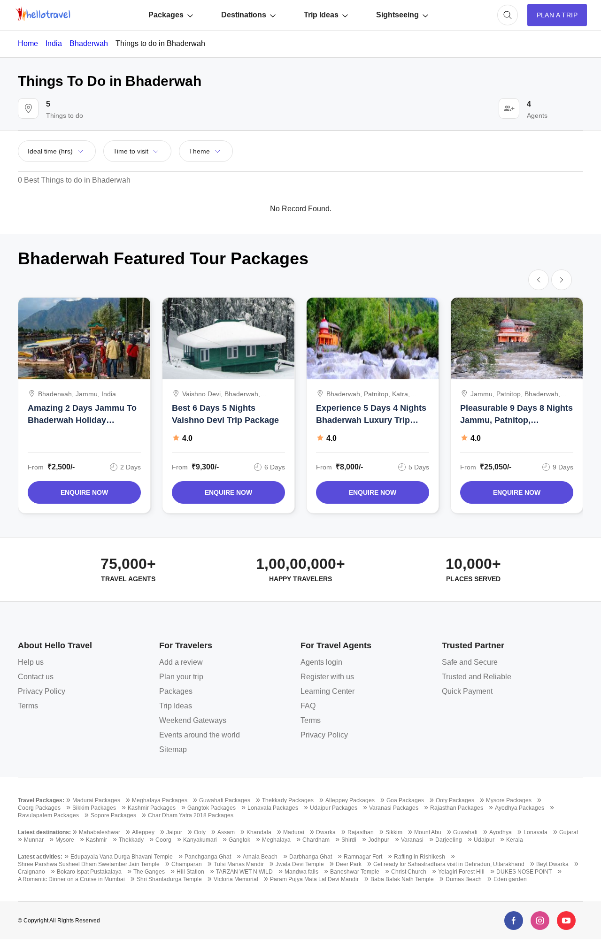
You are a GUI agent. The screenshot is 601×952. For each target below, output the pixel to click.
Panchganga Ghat (208, 857)
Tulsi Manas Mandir (239, 864)
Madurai (293, 832)
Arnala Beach (260, 857)
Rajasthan (360, 832)
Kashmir (96, 840)
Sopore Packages (113, 815)
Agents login (321, 662)
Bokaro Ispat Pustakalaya (89, 872)
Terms (28, 706)
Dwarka (326, 832)
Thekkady (131, 840)
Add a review (181, 662)
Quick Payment (467, 691)
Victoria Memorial (236, 879)
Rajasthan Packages (456, 808)
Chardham (316, 840)
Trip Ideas (321, 15)
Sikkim (393, 832)
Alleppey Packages (350, 800)
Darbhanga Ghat (310, 857)
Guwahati (465, 832)
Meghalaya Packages (159, 800)
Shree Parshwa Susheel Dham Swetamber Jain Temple (89, 864)
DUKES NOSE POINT (524, 872)
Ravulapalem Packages (48, 815)
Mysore (64, 840)
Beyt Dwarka (552, 864)
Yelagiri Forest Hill (461, 872)
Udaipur (484, 840)
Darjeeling (448, 840)
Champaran (186, 864)
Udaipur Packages (333, 808)
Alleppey (143, 832)
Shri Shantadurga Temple (169, 879)
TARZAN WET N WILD (244, 872)
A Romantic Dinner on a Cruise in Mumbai (71, 879)
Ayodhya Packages (519, 808)
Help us (31, 662)
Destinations (243, 15)
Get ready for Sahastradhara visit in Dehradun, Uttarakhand (448, 864)
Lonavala (535, 832)
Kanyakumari (200, 840)
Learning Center (327, 691)
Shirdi (348, 840)
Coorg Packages (39, 808)
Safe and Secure (470, 662)
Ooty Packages (455, 800)
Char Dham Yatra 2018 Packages (190, 815)
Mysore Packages (509, 800)
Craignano (31, 872)
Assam (226, 832)
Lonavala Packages (272, 808)
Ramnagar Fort (363, 857)
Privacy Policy (41, 691)
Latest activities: (40, 857)
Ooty (200, 832)
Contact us (36, 677)
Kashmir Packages (152, 808)
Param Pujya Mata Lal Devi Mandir (314, 879)
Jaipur (174, 832)
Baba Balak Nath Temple (402, 879)
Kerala (514, 840)
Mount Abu (427, 832)
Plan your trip (181, 677)
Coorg (163, 840)
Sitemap (173, 749)
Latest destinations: (44, 832)
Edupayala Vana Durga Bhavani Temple (121, 857)
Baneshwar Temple (354, 872)
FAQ (308, 706)
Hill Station (190, 872)
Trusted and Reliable (476, 677)
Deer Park (349, 864)
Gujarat (568, 832)
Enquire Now (84, 492)
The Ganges (149, 872)
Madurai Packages (96, 800)
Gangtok (239, 840)
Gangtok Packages (211, 808)
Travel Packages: (41, 800)
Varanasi (412, 840)
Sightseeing (397, 15)
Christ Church (408, 872)
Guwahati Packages (224, 800)
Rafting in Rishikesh (419, 857)
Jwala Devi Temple (300, 864)
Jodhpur (378, 840)
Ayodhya (500, 832)
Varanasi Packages (393, 808)
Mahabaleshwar (99, 832)
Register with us (327, 677)
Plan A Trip (557, 15)
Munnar (34, 840)
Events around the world (199, 735)
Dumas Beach (464, 879)
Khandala (259, 832)
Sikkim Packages (94, 808)
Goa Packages (405, 800)
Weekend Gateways (192, 720)
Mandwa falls (301, 872)
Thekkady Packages (288, 800)
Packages (166, 15)
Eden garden (510, 879)
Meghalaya (276, 840)
